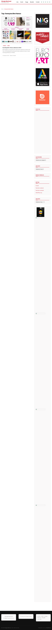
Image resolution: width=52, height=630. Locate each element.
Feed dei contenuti (40, 188)
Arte (17, 2)
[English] (44, 2)
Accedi (37, 185)
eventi (4, 45)
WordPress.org (39, 192)
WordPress (48, 627)
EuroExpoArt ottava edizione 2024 (12, 47)
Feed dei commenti (40, 190)
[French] (50, 2)
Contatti (37, 2)
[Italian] (42, 2)
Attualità (32, 2)
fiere (8, 45)
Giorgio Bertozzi (8, 627)
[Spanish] (48, 2)
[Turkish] (46, 2)
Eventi (21, 2)
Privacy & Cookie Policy (26, 616)
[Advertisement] (39, 132)
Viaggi (26, 2)
